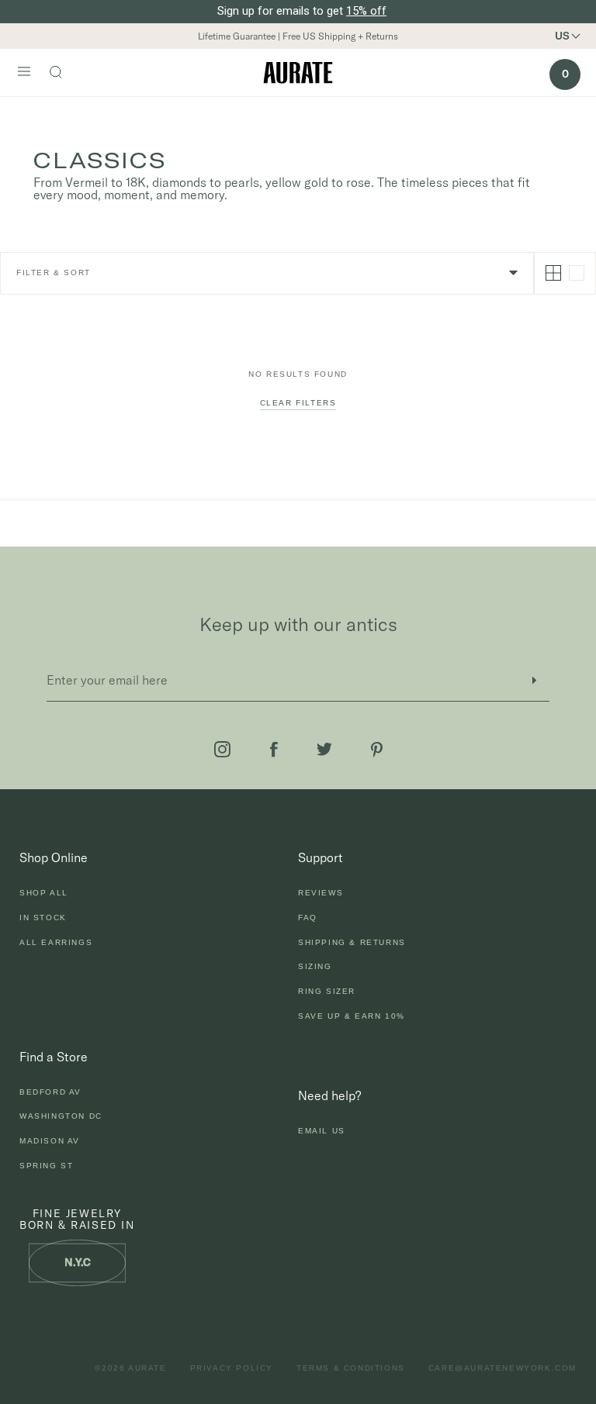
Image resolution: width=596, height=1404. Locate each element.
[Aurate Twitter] (324, 749)
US (562, 36)
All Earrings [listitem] (55, 942)
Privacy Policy (231, 1368)
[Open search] (63, 73)
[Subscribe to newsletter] (533, 680)
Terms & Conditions (350, 1368)
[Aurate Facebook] (274, 749)
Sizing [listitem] (315, 966)
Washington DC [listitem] (60, 1116)
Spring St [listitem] (46, 1165)
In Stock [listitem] (43, 917)
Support (320, 857)
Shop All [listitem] (43, 892)
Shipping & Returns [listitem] (352, 942)
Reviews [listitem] (320, 892)
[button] (573, 36)
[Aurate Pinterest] (377, 749)
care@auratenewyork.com (502, 1368)
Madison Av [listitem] (49, 1141)
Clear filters (298, 402)
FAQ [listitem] (307, 917)
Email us (321, 1130)
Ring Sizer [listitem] (326, 991)
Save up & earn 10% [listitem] (351, 1016)
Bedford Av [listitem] (50, 1092)
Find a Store (53, 1056)
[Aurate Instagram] (222, 749)
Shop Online (53, 857)
